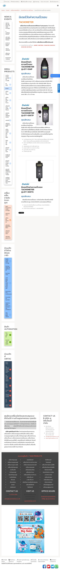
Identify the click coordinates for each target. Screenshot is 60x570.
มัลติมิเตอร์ (13, 487)
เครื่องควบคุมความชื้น (13, 465)
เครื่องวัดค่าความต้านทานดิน (30, 462)
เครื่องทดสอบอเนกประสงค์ (30, 465)
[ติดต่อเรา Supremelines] (30, 516)
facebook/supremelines (48, 497)
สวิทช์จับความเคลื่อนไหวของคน (30, 482)
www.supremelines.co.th (52, 438)
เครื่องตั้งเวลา (30, 477)
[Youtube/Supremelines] (49, 566)
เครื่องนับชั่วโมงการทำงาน (30, 475)
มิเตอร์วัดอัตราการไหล (48, 472)
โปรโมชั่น (33, 560)
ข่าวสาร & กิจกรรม (43, 560)
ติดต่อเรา (53, 560)
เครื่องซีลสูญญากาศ (48, 485)
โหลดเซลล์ (48, 462)
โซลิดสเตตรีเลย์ (48, 470)
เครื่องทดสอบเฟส (30, 467)
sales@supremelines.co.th (52, 436)
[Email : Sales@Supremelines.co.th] (53, 566)
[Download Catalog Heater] (30, 546)
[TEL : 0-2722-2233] (56, 566)
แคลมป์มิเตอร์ (30, 460)
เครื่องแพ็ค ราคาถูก (27, 1)
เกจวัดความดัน (48, 475)
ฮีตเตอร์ (13, 480)
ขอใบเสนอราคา (54, 1)
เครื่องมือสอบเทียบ (30, 470)
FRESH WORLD (15, 1)
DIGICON (23, 47)
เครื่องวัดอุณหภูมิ (13, 460)
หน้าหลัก (4, 560)
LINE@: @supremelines (48, 499)
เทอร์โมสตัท (13, 470)
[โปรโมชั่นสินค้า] (30, 531)
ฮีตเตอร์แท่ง (13, 482)
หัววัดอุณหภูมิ (13, 472)
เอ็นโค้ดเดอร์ (48, 460)
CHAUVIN (47, 45)
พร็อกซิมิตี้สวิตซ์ (30, 485)
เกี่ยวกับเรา (12, 560)
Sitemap (37, 1)
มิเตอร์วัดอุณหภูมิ (13, 475)
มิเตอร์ (7, 10)
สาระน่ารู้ (7, 1)
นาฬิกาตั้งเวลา (30, 480)
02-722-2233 (45, 1)
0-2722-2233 (13, 494)
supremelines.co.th (30, 501)
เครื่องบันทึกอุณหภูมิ (13, 467)
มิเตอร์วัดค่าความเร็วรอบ (27, 10)
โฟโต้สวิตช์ (30, 487)
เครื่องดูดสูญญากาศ (48, 487)
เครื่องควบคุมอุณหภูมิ (13, 462)
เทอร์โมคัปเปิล (13, 477)
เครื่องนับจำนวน (30, 472)
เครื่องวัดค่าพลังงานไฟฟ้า (48, 465)
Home (3, 10)
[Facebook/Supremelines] (44, 566)
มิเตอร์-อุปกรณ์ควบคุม (23, 560)
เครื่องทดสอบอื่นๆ (15, 10)
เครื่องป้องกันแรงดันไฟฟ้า (48, 467)
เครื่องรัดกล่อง (48, 477)
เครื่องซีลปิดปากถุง (48, 480)
